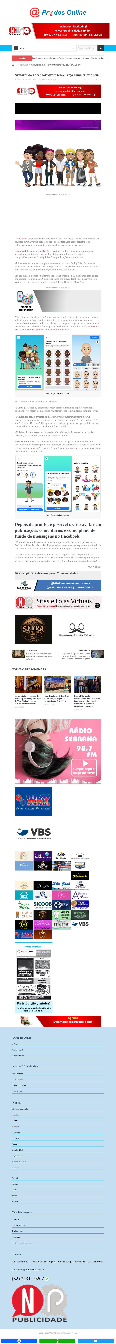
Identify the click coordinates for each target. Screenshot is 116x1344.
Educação (15, 1138)
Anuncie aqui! (17, 1050)
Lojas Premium (17, 1079)
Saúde (14, 1190)
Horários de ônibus (19, 1225)
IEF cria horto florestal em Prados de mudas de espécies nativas (39, 656)
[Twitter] (96, 1341)
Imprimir (90, 80)
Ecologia (15, 1126)
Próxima (83, 650)
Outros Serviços (18, 1056)
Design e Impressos (19, 1085)
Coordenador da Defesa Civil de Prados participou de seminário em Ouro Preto (56, 698)
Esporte (15, 1144)
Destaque (49, 80)
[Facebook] (19, 1341)
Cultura (15, 1121)
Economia (16, 1132)
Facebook (22, 238)
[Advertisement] (58, 217)
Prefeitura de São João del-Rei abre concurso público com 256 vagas (85, 58)
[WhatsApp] (57, 1341)
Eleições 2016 (17, 1150)
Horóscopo (16, 1237)
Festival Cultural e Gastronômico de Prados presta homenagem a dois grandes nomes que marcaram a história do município (87, 701)
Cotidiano (16, 1115)
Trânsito (15, 1201)
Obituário (15, 1219)
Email (99, 80)
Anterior (33, 650)
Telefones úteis (17, 1231)
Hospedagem (17, 1091)
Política (15, 1184)
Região (55, 80)
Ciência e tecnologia (20, 1109)
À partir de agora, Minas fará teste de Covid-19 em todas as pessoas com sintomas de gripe (76, 656)
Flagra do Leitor (18, 1156)
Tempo (14, 1196)
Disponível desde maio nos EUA (31, 250)
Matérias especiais (19, 1162)
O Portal (15, 1044)
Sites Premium (17, 1074)
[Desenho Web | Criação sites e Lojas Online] (39, 1303)
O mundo (15, 1167)
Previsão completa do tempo (23, 1243)
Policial (15, 1178)
